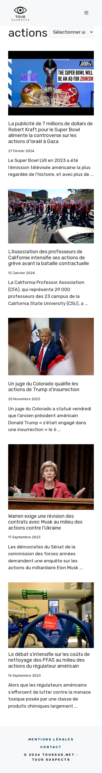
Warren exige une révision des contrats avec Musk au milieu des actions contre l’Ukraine (45, 522)
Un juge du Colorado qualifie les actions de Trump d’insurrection (43, 387)
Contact (51, 747)
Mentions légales (51, 739)
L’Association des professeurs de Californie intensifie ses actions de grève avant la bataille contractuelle (48, 257)
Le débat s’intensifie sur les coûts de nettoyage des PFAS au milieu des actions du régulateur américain (49, 660)
